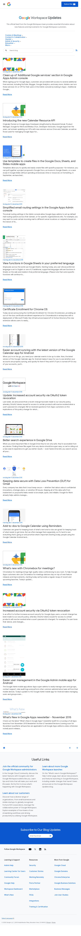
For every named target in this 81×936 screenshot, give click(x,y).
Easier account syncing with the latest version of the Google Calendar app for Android (39, 351)
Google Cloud (60, 865)
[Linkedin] (40, 849)
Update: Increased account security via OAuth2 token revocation (35, 397)
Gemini (9, 39)
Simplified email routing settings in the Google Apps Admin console (38, 209)
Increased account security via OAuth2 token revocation (36, 610)
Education (10, 43)
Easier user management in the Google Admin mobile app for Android (39, 681)
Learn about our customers (16, 793)
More (8, 45)
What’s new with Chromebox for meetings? (29, 568)
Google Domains (61, 871)
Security (32, 865)
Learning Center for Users (14, 871)
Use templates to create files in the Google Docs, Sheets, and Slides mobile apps (39, 162)
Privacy (49, 922)
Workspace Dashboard (13, 889)
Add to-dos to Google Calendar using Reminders (32, 526)
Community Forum (11, 877)
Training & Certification (38, 907)
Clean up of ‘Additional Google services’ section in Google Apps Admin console (37, 77)
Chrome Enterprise (62, 877)
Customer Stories (36, 871)
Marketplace (34, 889)
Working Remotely (36, 877)
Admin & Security (13, 41)
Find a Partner (34, 883)
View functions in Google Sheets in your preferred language (38, 263)
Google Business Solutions (65, 883)
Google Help (9, 883)
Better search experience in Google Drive (27, 440)
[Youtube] (30, 849)
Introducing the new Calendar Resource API (29, 120)
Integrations (34, 901)
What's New (9, 895)
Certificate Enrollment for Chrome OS (25, 309)
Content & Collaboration (16, 37)
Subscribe (70, 4)
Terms (53, 922)
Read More (7, 95)
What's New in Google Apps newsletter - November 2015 (37, 717)
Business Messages (62, 889)
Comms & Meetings (14, 35)
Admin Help (8, 865)
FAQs (31, 895)
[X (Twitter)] (35, 849)
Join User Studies (61, 895)
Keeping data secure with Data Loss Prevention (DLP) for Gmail (37, 482)
